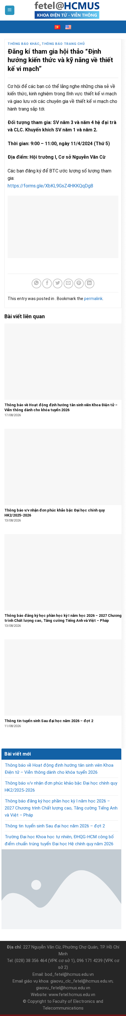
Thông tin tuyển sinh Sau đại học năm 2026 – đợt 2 (55, 826)
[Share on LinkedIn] (89, 283)
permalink (93, 298)
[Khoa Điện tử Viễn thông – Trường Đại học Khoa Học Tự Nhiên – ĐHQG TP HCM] (67, 10)
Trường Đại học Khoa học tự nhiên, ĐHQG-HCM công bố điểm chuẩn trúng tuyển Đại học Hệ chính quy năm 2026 (59, 840)
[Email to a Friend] (68, 283)
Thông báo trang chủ (63, 44)
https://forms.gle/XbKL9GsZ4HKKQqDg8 (50, 186)
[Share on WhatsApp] (36, 283)
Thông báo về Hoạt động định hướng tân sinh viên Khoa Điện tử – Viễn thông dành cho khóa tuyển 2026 (59, 769)
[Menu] (10, 10)
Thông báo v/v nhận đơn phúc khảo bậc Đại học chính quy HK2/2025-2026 (61, 786)
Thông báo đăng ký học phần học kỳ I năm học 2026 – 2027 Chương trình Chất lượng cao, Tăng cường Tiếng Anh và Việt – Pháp (61, 808)
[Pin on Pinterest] (79, 283)
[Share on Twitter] (57, 283)
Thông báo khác (24, 44)
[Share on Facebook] (47, 283)
